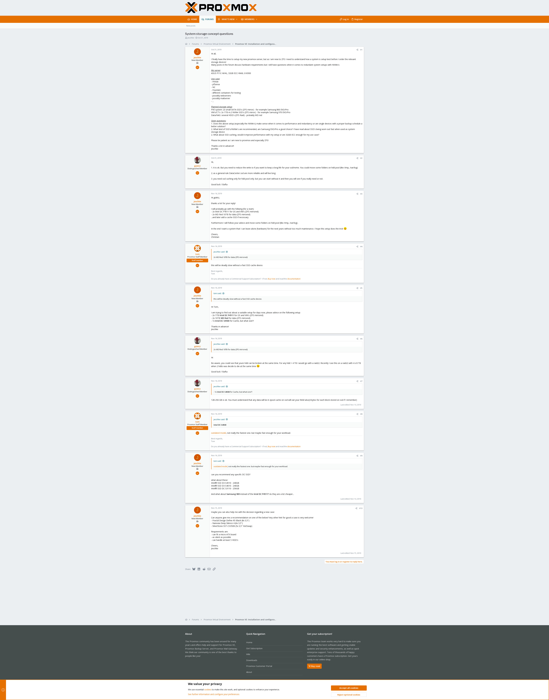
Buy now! (315, 666)
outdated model (218, 433)
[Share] (357, 49)
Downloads (251, 660)
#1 (361, 49)
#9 (361, 455)
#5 (361, 288)
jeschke (190, 37)
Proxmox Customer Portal (259, 666)
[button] (237, 19)
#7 (361, 381)
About (249, 672)
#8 (361, 414)
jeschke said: (219, 251)
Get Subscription (254, 648)
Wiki (248, 654)
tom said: (217, 293)
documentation (294, 278)
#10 (360, 508)
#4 (361, 246)
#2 (361, 158)
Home (249, 642)
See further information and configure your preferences (213, 694)
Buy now (271, 278)
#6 (361, 338)
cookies (207, 689)
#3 (361, 193)
